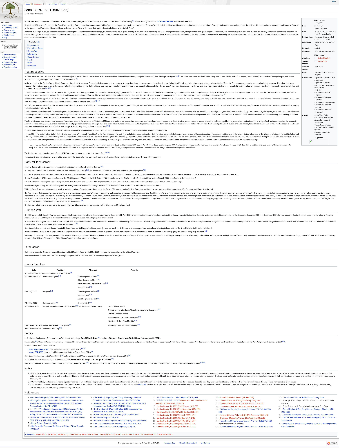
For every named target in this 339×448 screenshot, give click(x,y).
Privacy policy (169, 443)
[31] (283, 341)
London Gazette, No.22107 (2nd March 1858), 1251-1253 (241, 403)
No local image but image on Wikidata (157, 434)
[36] (129, 355)
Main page (8, 25)
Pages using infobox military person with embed (78, 434)
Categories (29, 434)
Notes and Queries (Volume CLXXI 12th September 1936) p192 (244, 415)
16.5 (175, 400)
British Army (322, 61)
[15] (206, 231)
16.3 (168, 400)
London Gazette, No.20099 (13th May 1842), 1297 (176, 421)
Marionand (142, 385)
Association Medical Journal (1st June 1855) (237, 398)
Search (3, 42)
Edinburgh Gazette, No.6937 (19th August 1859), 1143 (240, 406)
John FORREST (36, 352)
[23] (98, 298)
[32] (82, 348)
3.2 (37, 408)
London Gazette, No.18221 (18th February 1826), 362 (177, 406)
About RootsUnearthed (188, 443)
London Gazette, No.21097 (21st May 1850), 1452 (176, 427)
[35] (62, 355)
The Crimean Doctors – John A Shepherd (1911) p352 (177, 398)
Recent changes (10, 33)
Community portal (10, 28)
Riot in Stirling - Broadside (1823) (44, 423)
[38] (87, 362)
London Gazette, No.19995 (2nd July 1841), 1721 (176, 418)
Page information (10, 67)
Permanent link (9, 65)
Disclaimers (205, 443)
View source (52, 4)
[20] (90, 287)
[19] (106, 283)
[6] (109, 126)
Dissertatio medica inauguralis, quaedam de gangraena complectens (120, 421)
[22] (90, 294)
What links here (10, 55)
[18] (98, 279)
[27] (135, 320)
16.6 (178, 400)
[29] (98, 337)
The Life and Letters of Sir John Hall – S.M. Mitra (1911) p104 (117, 424)
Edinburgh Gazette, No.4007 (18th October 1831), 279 (177, 412)
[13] (82, 200)
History (63, 4)
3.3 (40, 408)
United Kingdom (324, 58)
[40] (204, 362)
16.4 (171, 400)
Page (28, 4)
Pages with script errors (46, 434)
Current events (9, 30)
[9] (109, 152)
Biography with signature (110, 434)
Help (5, 38)
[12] (144, 170)
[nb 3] (98, 101)
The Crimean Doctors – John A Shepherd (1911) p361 (114, 426)
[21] (98, 291)
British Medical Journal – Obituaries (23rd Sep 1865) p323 (116, 415)
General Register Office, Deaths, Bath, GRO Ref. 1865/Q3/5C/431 (308, 415)
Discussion (38, 4)
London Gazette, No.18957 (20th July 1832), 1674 (176, 415)
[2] (76, 79)
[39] (201, 362)
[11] (87, 170)
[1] (132, 21)
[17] (98, 276)
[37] (112, 359)
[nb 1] (177, 76)
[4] (162, 111)
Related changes (10, 57)
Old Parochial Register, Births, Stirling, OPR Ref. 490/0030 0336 (56, 398)
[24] (90, 302)
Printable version (10, 62)
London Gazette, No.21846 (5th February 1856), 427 (240, 401)
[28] (138, 324)
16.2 (165, 400)
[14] (77, 224)
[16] (71, 272)
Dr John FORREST (165, 21)
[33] (84, 348)
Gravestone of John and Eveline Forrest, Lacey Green (303, 398)
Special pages (9, 60)
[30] (36, 341)
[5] (107, 126)
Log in (334, 1)
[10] (101, 166)
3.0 (32, 408)
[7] (105, 152)
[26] (139, 316)
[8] (107, 152)
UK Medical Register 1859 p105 (106, 418)
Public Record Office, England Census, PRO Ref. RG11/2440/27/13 (246, 421)
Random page (9, 35)
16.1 (161, 400)
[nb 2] (47, 88)
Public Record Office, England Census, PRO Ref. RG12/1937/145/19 (246, 427)
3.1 (35, 408)
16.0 (158, 400)
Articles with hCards (130, 434)
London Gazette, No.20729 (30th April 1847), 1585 (176, 424)
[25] (159, 309)
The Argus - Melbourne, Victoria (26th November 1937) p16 (242, 418)
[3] (50, 88)
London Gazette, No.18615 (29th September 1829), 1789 (178, 409)
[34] (92, 351)
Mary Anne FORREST (38, 349)
